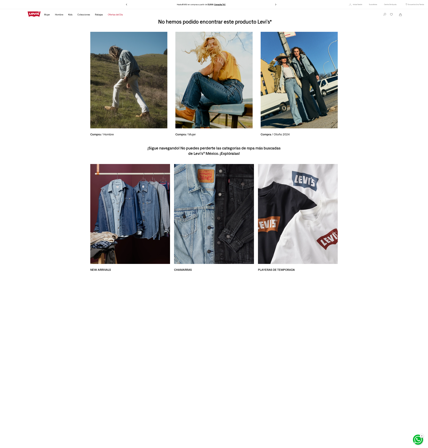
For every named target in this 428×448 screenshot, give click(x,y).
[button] (373, 4)
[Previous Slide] (126, 5)
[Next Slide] (276, 5)
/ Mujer (185, 134)
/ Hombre (102, 134)
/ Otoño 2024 (275, 134)
